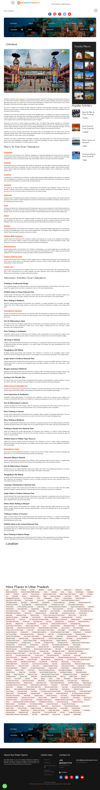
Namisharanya (66, 689)
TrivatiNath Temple (85, 636)
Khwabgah (19, 687)
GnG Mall (37, 642)
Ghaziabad (90, 592)
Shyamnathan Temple (70, 691)
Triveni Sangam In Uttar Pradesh (45, 630)
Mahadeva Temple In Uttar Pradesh (64, 699)
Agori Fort (62, 676)
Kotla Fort (83, 653)
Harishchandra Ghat (83, 621)
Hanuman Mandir (22, 708)
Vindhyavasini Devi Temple (70, 674)
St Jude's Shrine (39, 655)
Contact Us (47, 762)
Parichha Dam (66, 655)
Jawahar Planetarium (11, 632)
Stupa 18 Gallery (10, 651)
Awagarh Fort (85, 706)
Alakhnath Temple (10, 638)
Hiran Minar (54, 685)
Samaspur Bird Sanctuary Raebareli (81, 687)
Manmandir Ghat (37, 621)
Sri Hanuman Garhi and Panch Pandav (51, 691)
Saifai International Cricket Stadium (50, 674)
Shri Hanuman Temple (71, 653)
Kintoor (8, 701)
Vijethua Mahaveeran (11, 710)
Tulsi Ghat (48, 621)
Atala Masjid (27, 695)
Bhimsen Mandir (10, 704)
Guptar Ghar (22, 672)
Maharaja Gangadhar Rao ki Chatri (67, 657)
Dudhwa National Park (11, 592)
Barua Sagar (77, 655)
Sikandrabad (67, 678)
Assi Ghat (78, 617)
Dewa (78, 699)
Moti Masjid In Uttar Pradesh (13, 613)
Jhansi (45, 592)
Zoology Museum (58, 659)
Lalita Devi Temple (78, 689)
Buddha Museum (30, 647)
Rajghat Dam (44, 706)
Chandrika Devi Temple (12, 604)
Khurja (58, 678)
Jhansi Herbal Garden (11, 657)
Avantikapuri (87, 710)
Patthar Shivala (10, 693)
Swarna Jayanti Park (58, 608)
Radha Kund (54, 661)
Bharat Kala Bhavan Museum (59, 623)
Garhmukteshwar (34, 596)
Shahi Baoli (71, 602)
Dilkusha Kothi (34, 602)
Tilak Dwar (91, 666)
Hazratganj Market (52, 600)
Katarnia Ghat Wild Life (62, 693)
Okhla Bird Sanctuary (11, 649)
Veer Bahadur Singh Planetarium (60, 644)
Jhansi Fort (9, 655)
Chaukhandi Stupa (55, 625)
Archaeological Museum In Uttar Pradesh (16, 685)
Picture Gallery (10, 606)
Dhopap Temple (25, 710)
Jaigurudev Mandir (66, 663)
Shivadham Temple (49, 642)
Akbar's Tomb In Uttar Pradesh (68, 594)
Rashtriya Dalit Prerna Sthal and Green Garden (77, 649)
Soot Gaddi (34, 691)
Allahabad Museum (85, 630)
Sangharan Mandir (35, 693)
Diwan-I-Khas (9, 687)
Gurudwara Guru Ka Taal (68, 613)
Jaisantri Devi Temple (11, 699)
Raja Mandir (79, 670)
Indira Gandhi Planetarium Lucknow (70, 600)
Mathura (58, 589)
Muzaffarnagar (79, 592)
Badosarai (86, 699)
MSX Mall (34, 714)
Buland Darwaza (87, 682)
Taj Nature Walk (54, 613)
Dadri (23, 611)
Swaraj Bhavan (77, 632)
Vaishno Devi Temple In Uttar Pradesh (15, 653)
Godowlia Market (88, 619)
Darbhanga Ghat (59, 621)
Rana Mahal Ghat (31, 623)
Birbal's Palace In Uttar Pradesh (39, 685)
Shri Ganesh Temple (49, 657)
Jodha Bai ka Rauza (40, 613)
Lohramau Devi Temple (39, 710)
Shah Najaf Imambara (11, 602)
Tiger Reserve (87, 697)
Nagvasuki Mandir (47, 636)
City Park (62, 712)
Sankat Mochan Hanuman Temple (26, 627)
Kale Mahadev (22, 704)
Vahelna (8, 659)
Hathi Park (91, 606)
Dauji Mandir (81, 666)
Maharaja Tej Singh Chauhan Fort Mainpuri (24, 701)
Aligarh (81, 594)
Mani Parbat (32, 672)
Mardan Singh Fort (32, 706)
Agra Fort (24, 594)
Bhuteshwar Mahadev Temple (82, 663)
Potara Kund (36, 666)
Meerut (8, 594)
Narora (50, 678)
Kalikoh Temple (73, 676)
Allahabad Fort (24, 632)
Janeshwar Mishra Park (85, 602)
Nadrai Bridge (77, 714)
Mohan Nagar (32, 611)
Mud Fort (8, 678)
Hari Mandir (69, 638)
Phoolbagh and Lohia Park (46, 701)
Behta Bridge (42, 689)
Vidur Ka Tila (83, 615)
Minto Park (51, 634)
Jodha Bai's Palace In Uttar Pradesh (81, 685)
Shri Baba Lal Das (26, 642)
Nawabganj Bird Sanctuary (13, 598)
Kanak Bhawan (65, 668)
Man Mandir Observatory (12, 621)
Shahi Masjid (46, 653)
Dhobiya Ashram (28, 682)
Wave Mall (58, 649)
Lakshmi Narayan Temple (29, 640)
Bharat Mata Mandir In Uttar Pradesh (48, 627)
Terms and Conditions (50, 782)
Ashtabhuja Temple (11, 676)
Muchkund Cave (56, 706)
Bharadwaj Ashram (80, 634)
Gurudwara (67, 714)
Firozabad (89, 594)
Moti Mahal (24, 602)
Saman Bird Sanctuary (62, 701)
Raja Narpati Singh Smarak (13, 682)
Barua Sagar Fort (35, 657)
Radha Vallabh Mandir (11, 663)
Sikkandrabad (47, 598)
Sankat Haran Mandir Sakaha (56, 680)
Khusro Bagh (61, 630)
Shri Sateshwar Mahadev (36, 704)
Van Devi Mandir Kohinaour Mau (48, 672)
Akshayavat (88, 632)
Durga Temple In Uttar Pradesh (14, 625)
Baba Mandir (41, 680)
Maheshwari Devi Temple (28, 697)
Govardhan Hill (43, 661)
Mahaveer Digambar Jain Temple (27, 651)
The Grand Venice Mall (50, 712)
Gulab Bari (8, 670)
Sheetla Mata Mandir (81, 672)
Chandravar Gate (43, 651)
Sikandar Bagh (35, 608)
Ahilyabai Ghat (19, 623)
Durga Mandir (64, 708)
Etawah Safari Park (19, 674)
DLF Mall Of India (25, 649)
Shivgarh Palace (54, 689)
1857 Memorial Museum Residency (57, 606)
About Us (47, 760)
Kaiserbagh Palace (22, 608)
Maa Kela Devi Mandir (28, 680)
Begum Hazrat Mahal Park (77, 606)
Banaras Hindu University (32, 625)
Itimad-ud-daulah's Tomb (49, 594)
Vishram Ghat (24, 663)
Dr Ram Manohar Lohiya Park (25, 606)
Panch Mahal (64, 685)
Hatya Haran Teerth (41, 682)
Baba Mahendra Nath (58, 647)
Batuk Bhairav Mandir (69, 625)
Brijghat (8, 674)
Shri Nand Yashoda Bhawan (37, 668)
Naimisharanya (86, 596)
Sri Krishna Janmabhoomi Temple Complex (78, 659)
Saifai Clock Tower (32, 674)
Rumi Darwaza (29, 600)
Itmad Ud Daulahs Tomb (70, 611)
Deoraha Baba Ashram (51, 708)
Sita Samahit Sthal (78, 627)
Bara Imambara (35, 594)
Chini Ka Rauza (83, 613)
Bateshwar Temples (56, 596)
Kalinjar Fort (54, 697)
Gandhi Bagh (24, 617)
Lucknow (32, 589)
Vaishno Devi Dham (23, 666)
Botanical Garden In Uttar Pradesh (42, 649)
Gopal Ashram (57, 653)
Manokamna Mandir (79, 678)
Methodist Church (75, 640)
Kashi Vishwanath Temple (51, 617)
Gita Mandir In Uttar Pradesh (28, 661)
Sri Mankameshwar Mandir (65, 634)
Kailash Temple (10, 708)
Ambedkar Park (34, 644)
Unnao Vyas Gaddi (22, 691)
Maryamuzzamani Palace (51, 687)
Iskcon (44, 625)
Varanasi (14, 589)
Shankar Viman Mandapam (13, 636)
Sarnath (50, 589)
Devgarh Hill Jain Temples (68, 704)
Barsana (24, 596)
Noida (62, 592)
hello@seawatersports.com (87, 760)
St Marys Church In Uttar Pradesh (14, 630)
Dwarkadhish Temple (11, 661)
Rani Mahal (24, 657)
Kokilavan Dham (10, 666)
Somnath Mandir (76, 708)
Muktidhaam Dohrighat (66, 672)
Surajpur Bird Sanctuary (75, 712)
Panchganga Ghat (75, 623)
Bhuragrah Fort (65, 697)
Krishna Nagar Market (11, 668)
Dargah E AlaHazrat (61, 640)
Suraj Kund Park (36, 617)
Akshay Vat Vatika (32, 659)
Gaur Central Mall (55, 611)
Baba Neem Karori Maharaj (75, 651)
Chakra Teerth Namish (85, 691)
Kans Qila (54, 663)
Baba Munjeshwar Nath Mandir (14, 647)
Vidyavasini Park (10, 644)
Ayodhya (88, 589)
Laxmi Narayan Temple (12, 611)
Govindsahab (76, 710)
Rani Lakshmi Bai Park (53, 655)
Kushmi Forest (22, 644)
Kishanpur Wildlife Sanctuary (78, 695)
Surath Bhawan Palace (12, 697)
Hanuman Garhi (53, 668)
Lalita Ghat (8, 623)
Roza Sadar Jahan (72, 680)
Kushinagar (15, 596)
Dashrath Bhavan (10, 672)
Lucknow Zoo (40, 600)
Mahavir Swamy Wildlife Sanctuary (15, 706)
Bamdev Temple (43, 697)
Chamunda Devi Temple (67, 666)
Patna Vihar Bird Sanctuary (71, 706)
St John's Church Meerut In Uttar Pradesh (54, 615)
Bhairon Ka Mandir (19, 659)
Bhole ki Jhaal (72, 615)
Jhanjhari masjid (38, 695)
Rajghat (43, 678)
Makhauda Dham (10, 712)
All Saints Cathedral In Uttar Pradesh (59, 632)
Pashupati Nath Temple (46, 640)
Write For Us (48, 775)
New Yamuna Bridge (11, 634)
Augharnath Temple (21, 615)
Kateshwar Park (36, 712)
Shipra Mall (46, 608)
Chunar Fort (22, 619)
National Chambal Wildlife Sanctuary (30, 592)
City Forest (70, 608)
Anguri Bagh (9, 615)
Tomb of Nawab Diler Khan (57, 682)
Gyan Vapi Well (65, 627)
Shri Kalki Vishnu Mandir (12, 680)
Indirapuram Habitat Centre (84, 608)
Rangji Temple (65, 661)
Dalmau (8, 689)
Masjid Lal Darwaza (52, 695)
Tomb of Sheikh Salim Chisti (33, 687)
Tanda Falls (34, 676)
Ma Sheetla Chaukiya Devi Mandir (80, 693)
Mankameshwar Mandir (41, 604)
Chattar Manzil (40, 606)
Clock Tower (18, 678)
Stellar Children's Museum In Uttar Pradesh (17, 714)
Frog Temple (64, 695)
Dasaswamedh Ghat (67, 617)
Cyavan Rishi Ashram (52, 704)
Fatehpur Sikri (67, 589)
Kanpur (70, 592)
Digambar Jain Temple (11, 617)
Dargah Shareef (48, 693)
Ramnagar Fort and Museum (59, 619)
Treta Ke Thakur (19, 670)
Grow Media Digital (65, 783)
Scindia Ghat (71, 621)
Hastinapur (54, 592)
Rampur (57, 598)
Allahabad (41, 589)
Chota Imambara (67, 598)
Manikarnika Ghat (10, 619)
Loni (7, 596)
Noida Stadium (45, 714)
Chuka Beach (76, 697)
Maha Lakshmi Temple (86, 657)
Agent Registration (50, 766)
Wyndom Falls (23, 676)
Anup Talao (65, 687)
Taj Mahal (16, 594)
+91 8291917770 (65, 761)
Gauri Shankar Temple (26, 699)
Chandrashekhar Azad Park (39, 632)
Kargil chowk (59, 636)
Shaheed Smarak (34, 615)
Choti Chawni (31, 670)
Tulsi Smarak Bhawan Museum (47, 670)
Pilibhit (45, 596)
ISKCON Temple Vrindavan (55, 638)
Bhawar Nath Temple (54, 710)
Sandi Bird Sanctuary (73, 682)
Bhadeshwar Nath (23, 712)
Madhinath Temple (23, 638)
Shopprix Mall (43, 611)
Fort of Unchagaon (28, 598)
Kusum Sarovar (77, 661)
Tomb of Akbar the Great (86, 611)
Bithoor (77, 596)
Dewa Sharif (68, 596)
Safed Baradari (10, 608)
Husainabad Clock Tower (57, 604)
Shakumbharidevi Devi (12, 642)
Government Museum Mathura (40, 663)
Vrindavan (23, 589)
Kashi (38, 598)
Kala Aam (83, 676)
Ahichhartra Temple (72, 636)
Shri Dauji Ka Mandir (81, 638)
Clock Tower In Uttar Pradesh (31, 636)
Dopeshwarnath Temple (38, 638)
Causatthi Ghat (44, 623)
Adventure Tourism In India (49, 771)
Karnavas (27, 678)
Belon (35, 678)
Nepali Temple (9, 627)
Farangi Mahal (46, 602)
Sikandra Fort (28, 613)
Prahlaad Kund (85, 680)
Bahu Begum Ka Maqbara (65, 670)
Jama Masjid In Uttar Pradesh (75, 604)
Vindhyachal (78, 589)
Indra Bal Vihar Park (44, 647)
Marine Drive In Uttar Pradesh (13, 600)
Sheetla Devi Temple (77, 701)
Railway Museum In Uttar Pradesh (80, 642)
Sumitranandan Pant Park (27, 634)
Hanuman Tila (56, 714)
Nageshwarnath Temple (79, 668)
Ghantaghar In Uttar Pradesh (43, 699)
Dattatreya (66, 710)
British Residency (80, 598)
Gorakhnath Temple (63, 642)
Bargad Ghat (41, 634)
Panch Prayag (9, 691)
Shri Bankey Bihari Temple (12, 640)
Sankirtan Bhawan (45, 659)
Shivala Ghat (26, 621)
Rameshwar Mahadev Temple (48, 676)
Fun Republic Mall (26, 604)
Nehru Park (45, 644)
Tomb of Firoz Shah (34, 653)
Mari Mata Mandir (22, 693)
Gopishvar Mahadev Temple (50, 666)
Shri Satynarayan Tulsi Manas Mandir (38, 619)
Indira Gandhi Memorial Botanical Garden (24, 689)
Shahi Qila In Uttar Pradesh (13, 695)
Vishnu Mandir (76, 644)
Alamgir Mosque (75, 619)
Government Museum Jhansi (23, 655)
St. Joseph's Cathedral (73, 647)
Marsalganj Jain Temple (58, 651)
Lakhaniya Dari (85, 674)
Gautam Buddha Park (59, 602)
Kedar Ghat (30, 630)
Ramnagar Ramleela (84, 625)
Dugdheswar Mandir (36, 708)
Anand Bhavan (72, 630)
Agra (7, 589)
